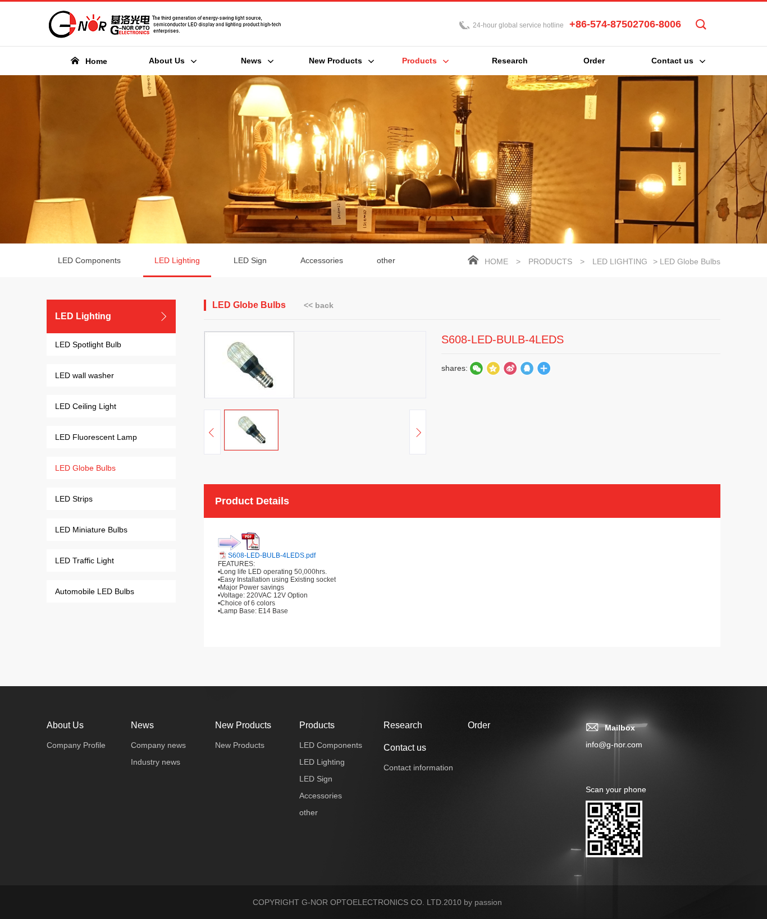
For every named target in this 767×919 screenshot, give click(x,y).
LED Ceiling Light (85, 406)
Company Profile (76, 745)
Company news (158, 745)
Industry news (155, 761)
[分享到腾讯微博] (493, 368)
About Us (65, 725)
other (386, 260)
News (142, 725)
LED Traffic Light (84, 560)
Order (479, 725)
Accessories (321, 260)
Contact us (404, 747)
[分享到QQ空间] (526, 368)
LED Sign (250, 260)
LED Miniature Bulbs (91, 529)
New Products (243, 725)
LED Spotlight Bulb (88, 344)
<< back (319, 305)
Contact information (418, 767)
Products (550, 261)
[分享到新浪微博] (510, 368)
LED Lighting (177, 260)
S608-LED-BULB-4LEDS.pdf (272, 555)
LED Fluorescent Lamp (96, 437)
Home (496, 261)
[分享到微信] (476, 368)
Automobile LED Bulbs (94, 591)
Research (402, 725)
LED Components (89, 260)
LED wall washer (84, 375)
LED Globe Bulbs (85, 467)
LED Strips (74, 498)
